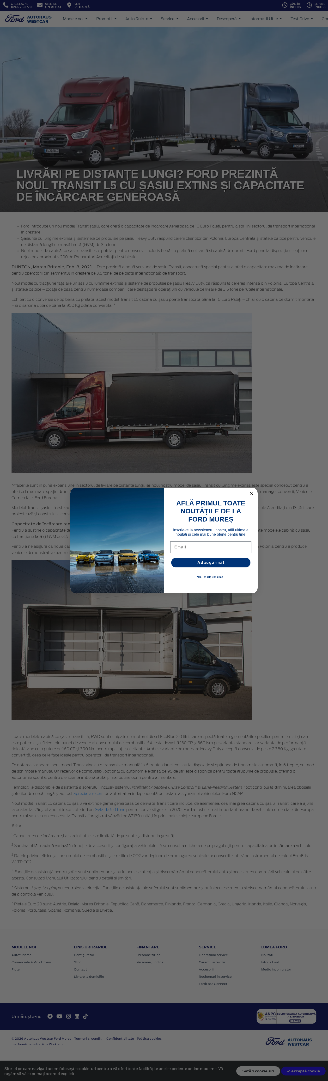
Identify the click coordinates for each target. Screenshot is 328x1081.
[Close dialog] (251, 493)
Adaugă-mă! (211, 562)
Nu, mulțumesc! (211, 577)
